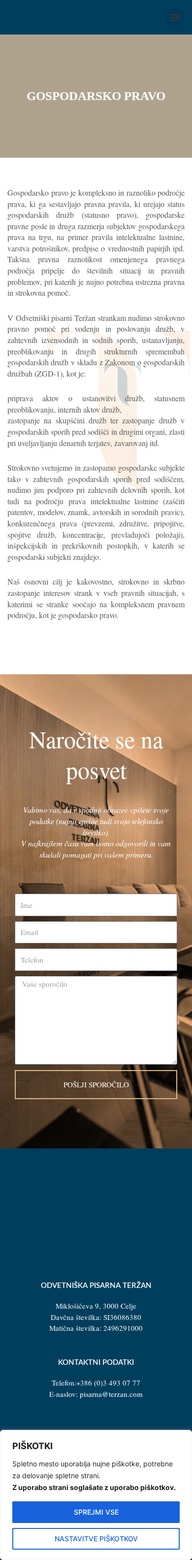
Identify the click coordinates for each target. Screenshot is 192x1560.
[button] (175, 17)
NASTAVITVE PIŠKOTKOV (96, 1538)
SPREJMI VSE (96, 1512)
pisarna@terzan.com (111, 1394)
